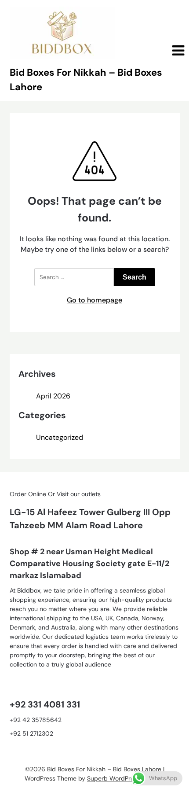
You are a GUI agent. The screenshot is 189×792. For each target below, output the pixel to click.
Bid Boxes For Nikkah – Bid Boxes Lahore (86, 79)
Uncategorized (59, 437)
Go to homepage (94, 300)
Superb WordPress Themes (125, 778)
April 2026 (53, 396)
